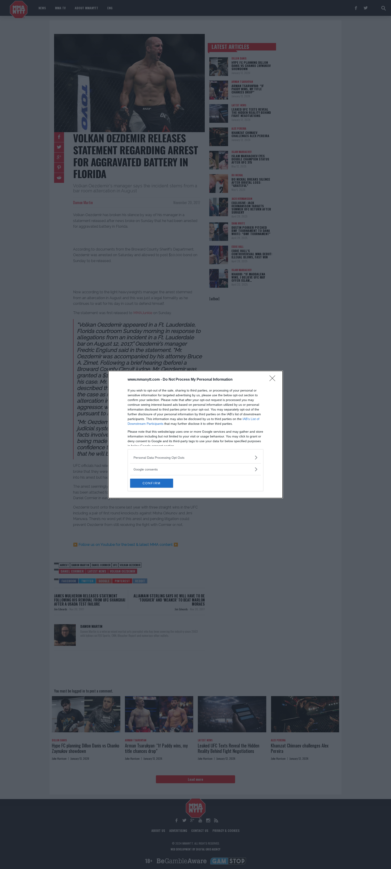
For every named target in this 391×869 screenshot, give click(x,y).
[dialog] (195, 434)
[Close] (273, 379)
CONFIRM (152, 483)
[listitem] (195, 457)
